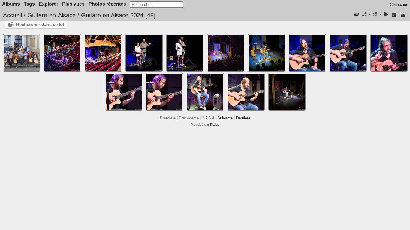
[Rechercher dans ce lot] (356, 14)
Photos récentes (107, 4)
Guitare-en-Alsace (51, 15)
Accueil (12, 15)
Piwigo (214, 124)
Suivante (225, 118)
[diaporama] (386, 15)
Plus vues (73, 4)
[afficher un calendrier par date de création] (402, 15)
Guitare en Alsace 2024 (112, 15)
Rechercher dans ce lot (40, 24)
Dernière (243, 118)
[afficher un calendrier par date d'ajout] (394, 15)
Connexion (399, 4)
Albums (11, 4)
